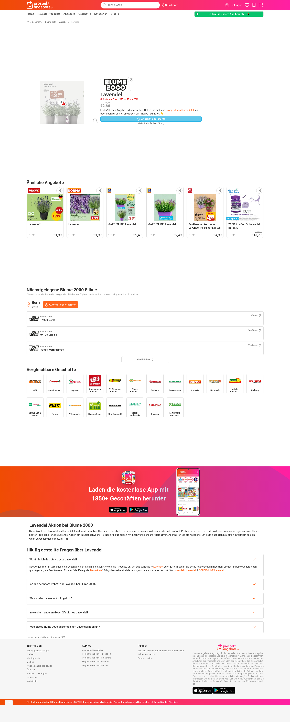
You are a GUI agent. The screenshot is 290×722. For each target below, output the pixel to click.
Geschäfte (84, 13)
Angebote (69, 13)
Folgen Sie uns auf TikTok (95, 665)
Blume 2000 (51, 22)
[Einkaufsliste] (261, 5)
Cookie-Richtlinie (169, 702)
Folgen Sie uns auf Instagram (96, 657)
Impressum (32, 677)
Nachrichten (32, 681)
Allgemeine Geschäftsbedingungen (119, 702)
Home (30, 13)
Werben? (31, 654)
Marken (30, 662)
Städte (115, 13)
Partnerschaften (145, 658)
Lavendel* (179, 570)
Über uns (31, 669)
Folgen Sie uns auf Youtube (95, 661)
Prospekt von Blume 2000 (180, 110)
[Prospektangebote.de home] (40, 5)
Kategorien (100, 13)
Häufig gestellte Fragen (38, 650)
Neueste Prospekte (48, 13)
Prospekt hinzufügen (37, 673)
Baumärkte (96, 570)
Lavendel (158, 566)
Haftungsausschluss (90, 702)
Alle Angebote (33, 658)
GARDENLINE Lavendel (211, 570)
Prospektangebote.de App (39, 666)
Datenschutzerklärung (149, 702)
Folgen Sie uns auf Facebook (96, 654)
